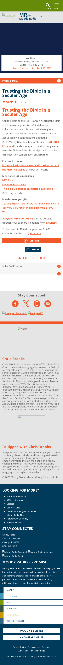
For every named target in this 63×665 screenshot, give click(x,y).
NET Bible (7, 180)
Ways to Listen (14, 522)
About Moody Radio (16, 496)
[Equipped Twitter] (35, 313)
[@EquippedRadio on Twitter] (26, 303)
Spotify (35, 68)
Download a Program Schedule (21, 511)
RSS (43, 68)
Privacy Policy (19, 647)
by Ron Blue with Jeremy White (30, 208)
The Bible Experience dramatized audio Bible (27, 188)
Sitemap (46, 647)
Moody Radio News (16, 515)
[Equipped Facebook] (14, 313)
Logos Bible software (14, 184)
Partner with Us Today (17, 518)
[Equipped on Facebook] (15, 303)
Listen (34, 240)
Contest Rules (13, 507)
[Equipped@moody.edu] (47, 303)
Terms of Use (34, 647)
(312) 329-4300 (9, 545)
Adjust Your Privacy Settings (31, 650)
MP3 (49, 68)
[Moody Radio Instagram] (40, 551)
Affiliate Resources (15, 500)
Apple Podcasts (21, 68)
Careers (10, 503)
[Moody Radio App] (37, 303)
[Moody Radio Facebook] (15, 551)
